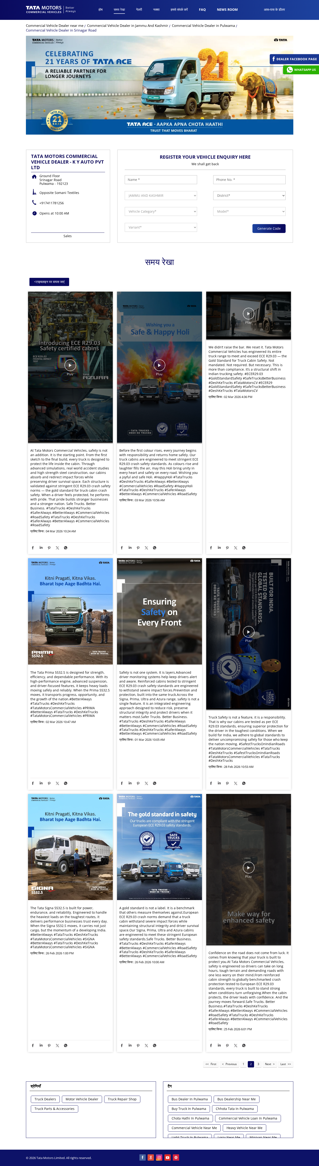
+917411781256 (51, 203)
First (213, 1064)
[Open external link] (294, 63)
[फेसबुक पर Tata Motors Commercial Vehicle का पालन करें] (142, 1157)
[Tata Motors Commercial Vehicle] (51, 10)
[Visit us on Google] (151, 1157)
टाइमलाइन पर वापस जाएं (49, 281)
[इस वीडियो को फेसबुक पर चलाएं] (70, 367)
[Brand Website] (176, 1157)
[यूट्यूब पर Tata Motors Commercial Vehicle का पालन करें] (167, 1157)
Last (283, 1064)
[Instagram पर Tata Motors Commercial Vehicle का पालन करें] (159, 1157)
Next (268, 1064)
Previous (231, 1064)
